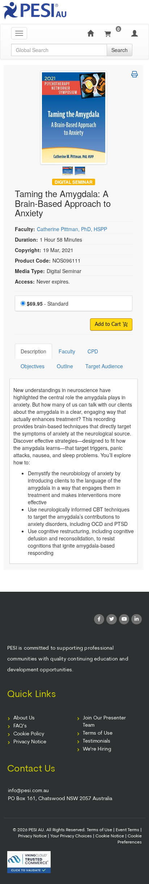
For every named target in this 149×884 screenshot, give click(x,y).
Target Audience (104, 366)
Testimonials (96, 741)
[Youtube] (124, 619)
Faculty (67, 351)
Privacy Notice (29, 742)
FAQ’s (20, 726)
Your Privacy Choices (71, 836)
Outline (65, 366)
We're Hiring (97, 749)
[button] (134, 74)
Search (119, 50)
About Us (24, 718)
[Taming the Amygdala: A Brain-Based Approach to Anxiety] (68, 169)
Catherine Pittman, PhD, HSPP (72, 229)
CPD (93, 351)
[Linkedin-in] (136, 619)
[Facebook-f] (99, 619)
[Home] (90, 33)
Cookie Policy (28, 734)
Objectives (32, 366)
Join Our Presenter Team (104, 721)
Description (33, 351)
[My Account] (134, 33)
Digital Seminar (74, 182)
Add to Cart (108, 324)
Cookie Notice (109, 836)
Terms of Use (97, 733)
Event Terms (127, 830)
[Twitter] (111, 619)
